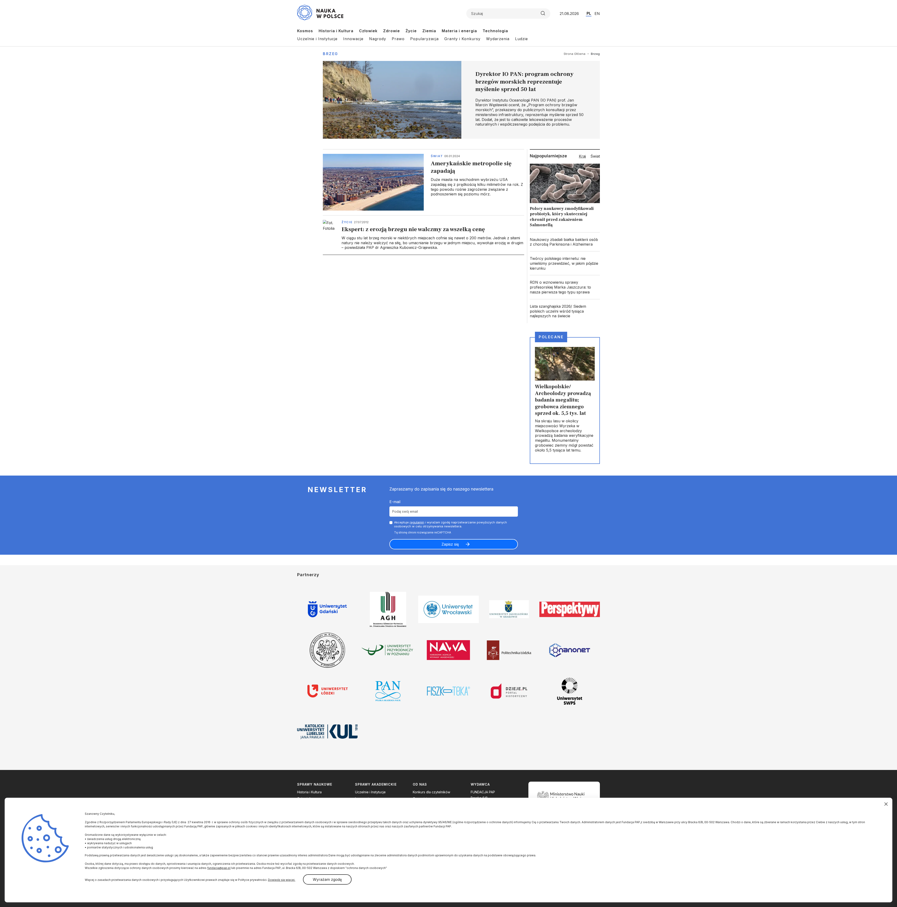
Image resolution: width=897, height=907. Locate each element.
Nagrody (377, 38)
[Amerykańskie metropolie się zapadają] (423, 182)
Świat (437, 156)
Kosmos (305, 30)
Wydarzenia (497, 38)
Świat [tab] (595, 156)
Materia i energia (459, 30)
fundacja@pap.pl (219, 868)
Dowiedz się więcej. (281, 880)
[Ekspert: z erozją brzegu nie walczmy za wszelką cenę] (423, 235)
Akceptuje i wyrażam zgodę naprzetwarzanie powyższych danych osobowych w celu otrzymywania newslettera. (450, 524)
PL (589, 13)
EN (597, 13)
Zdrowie (391, 30)
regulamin (417, 522)
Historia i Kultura (336, 30)
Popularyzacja (424, 38)
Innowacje (353, 38)
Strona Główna (574, 54)
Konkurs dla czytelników (431, 792)
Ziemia (429, 30)
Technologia (495, 30)
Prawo (398, 38)
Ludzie (521, 38)
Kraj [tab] (582, 156)
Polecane (551, 337)
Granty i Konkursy (462, 38)
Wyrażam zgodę (327, 879)
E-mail (394, 501)
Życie (411, 30)
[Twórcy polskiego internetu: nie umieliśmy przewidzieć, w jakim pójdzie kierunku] (565, 263)
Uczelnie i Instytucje (317, 38)
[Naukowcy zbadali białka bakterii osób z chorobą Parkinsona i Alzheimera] (565, 242)
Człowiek (368, 30)
